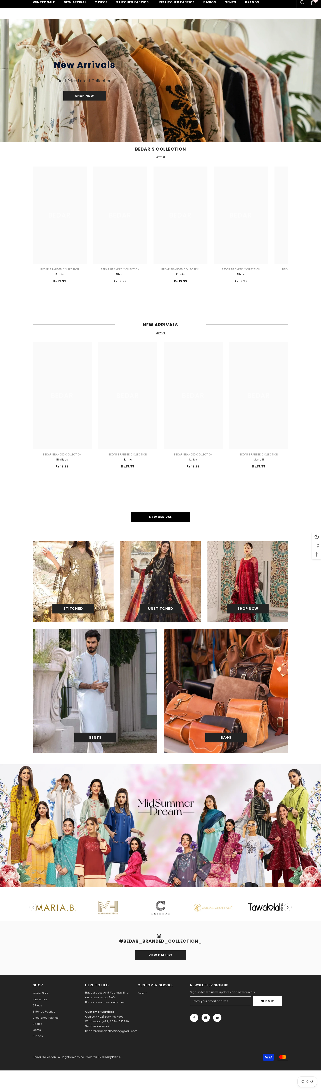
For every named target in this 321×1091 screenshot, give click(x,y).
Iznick (193, 459)
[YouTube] (217, 1018)
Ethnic (59, 274)
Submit (267, 1001)
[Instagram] (206, 1018)
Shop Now (84, 96)
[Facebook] (194, 1018)
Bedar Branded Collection (59, 269)
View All (160, 157)
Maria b (259, 459)
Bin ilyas (62, 459)
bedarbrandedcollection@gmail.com (111, 1031)
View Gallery (160, 955)
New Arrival (160, 517)
